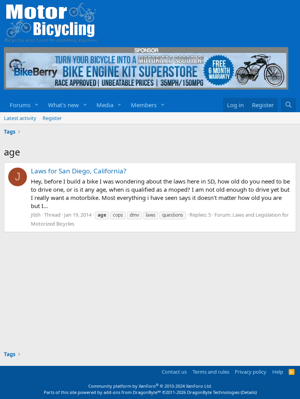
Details (248, 392)
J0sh (36, 214)
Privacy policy (250, 371)
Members (144, 105)
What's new (63, 105)
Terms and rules (211, 371)
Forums (20, 105)
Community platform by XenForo (150, 386)
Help (277, 371)
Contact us (174, 371)
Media (104, 105)
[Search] (288, 105)
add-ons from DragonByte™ (132, 392)
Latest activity (20, 118)
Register (52, 118)
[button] (36, 105)
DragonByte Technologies (213, 392)
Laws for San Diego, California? (78, 170)
